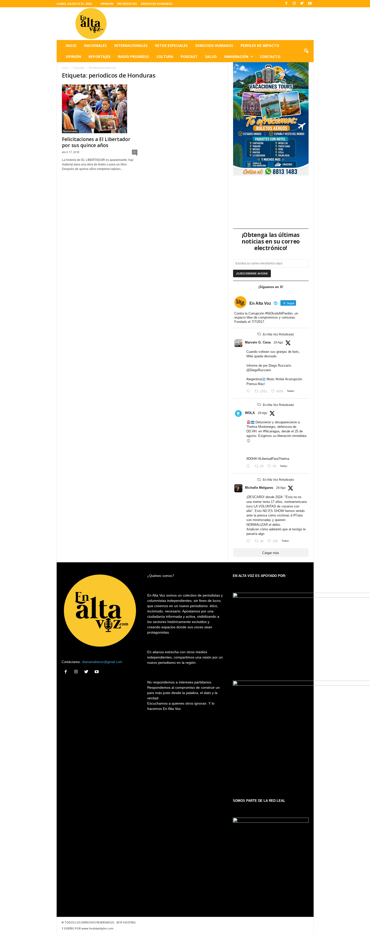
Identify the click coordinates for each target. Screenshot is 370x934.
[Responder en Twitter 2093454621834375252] (249, 466)
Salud (211, 56)
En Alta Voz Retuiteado (278, 334)
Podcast (189, 56)
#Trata (298, 515)
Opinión (73, 56)
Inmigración (236, 56)
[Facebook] (286, 3)
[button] (306, 51)
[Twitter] (302, 3)
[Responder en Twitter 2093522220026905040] (249, 391)
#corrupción (293, 379)
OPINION (106, 4)
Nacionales (95, 45)
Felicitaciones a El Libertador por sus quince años (96, 142)
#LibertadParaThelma (273, 459)
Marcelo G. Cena (258, 342)
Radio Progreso (133, 56)
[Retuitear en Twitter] (259, 334)
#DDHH (251, 459)
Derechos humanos (214, 45)
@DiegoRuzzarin (258, 370)
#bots (271, 379)
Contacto (270, 56)
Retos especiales (171, 45)
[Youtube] (310, 3)
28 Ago (262, 413)
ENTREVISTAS (127, 4)
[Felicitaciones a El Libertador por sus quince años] (99, 108)
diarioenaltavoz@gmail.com (102, 662)
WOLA (250, 413)
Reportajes (99, 56)
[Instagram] (294, 3)
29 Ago (278, 342)
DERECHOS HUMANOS (156, 4)
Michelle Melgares (259, 488)
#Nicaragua (271, 431)
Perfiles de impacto (260, 45)
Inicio (71, 45)
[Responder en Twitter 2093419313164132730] (249, 541)
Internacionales (130, 45)
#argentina (254, 379)
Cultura (165, 56)
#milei (280, 379)
